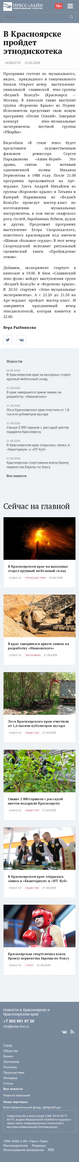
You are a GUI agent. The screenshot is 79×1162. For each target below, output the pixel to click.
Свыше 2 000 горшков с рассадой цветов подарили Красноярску (38, 429)
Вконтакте (64, 1031)
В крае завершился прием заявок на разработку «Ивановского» (34, 394)
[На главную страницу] (23, 6)
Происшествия (35, 577)
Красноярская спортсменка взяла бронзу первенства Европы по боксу (38, 464)
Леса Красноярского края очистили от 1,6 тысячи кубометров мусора (38, 411)
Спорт (29, 965)
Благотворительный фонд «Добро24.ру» (32, 1107)
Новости (13, 62)
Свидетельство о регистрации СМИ (29, 1115)
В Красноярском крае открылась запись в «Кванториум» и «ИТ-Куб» (38, 446)
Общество (32, 732)
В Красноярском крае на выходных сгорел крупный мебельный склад (39, 376)
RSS (72, 1031)
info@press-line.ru (16, 1026)
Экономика (33, 655)
